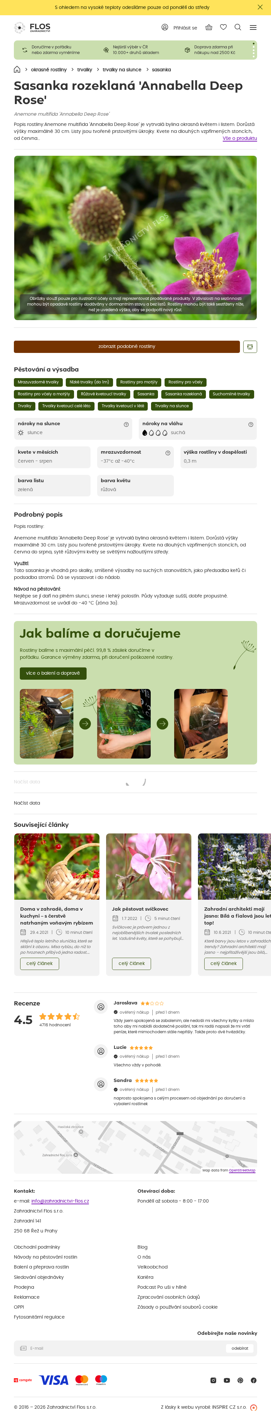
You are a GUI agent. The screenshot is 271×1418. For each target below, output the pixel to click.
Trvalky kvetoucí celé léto (66, 406)
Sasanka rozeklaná (183, 394)
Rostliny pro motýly (139, 382)
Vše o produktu (240, 138)
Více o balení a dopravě (53, 673)
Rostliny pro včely (186, 382)
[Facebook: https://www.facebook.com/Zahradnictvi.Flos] (253, 1380)
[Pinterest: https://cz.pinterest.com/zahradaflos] (240, 1380)
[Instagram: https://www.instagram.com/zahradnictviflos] (213, 1380)
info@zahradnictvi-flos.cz (60, 1201)
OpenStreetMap (242, 1170)
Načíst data (80, 783)
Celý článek (39, 963)
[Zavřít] (260, 7)
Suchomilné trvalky (231, 394)
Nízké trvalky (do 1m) (89, 382)
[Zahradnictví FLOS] (32, 28)
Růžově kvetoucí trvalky (103, 394)
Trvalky (24, 406)
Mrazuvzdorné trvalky (38, 382)
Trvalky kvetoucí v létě (123, 406)
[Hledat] (238, 27)
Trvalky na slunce (172, 406)
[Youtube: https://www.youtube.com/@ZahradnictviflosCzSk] (227, 1380)
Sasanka (145, 394)
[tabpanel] (54, 50)
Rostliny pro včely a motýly (44, 394)
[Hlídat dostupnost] (250, 347)
